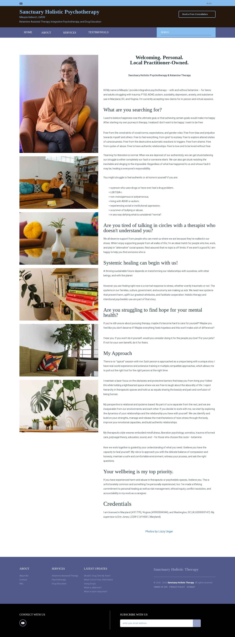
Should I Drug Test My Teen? (97, 576)
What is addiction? (93, 587)
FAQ (21, 583)
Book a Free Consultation (195, 14)
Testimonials (98, 32)
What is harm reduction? (95, 591)
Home (28, 32)
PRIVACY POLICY (177, 587)
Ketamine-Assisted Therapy (65, 576)
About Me (23, 576)
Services (70, 32)
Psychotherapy (59, 580)
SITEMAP (191, 587)
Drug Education (59, 583)
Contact (23, 580)
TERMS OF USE (160, 587)
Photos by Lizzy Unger (159, 531)
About (46, 32)
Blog (209, 3)
